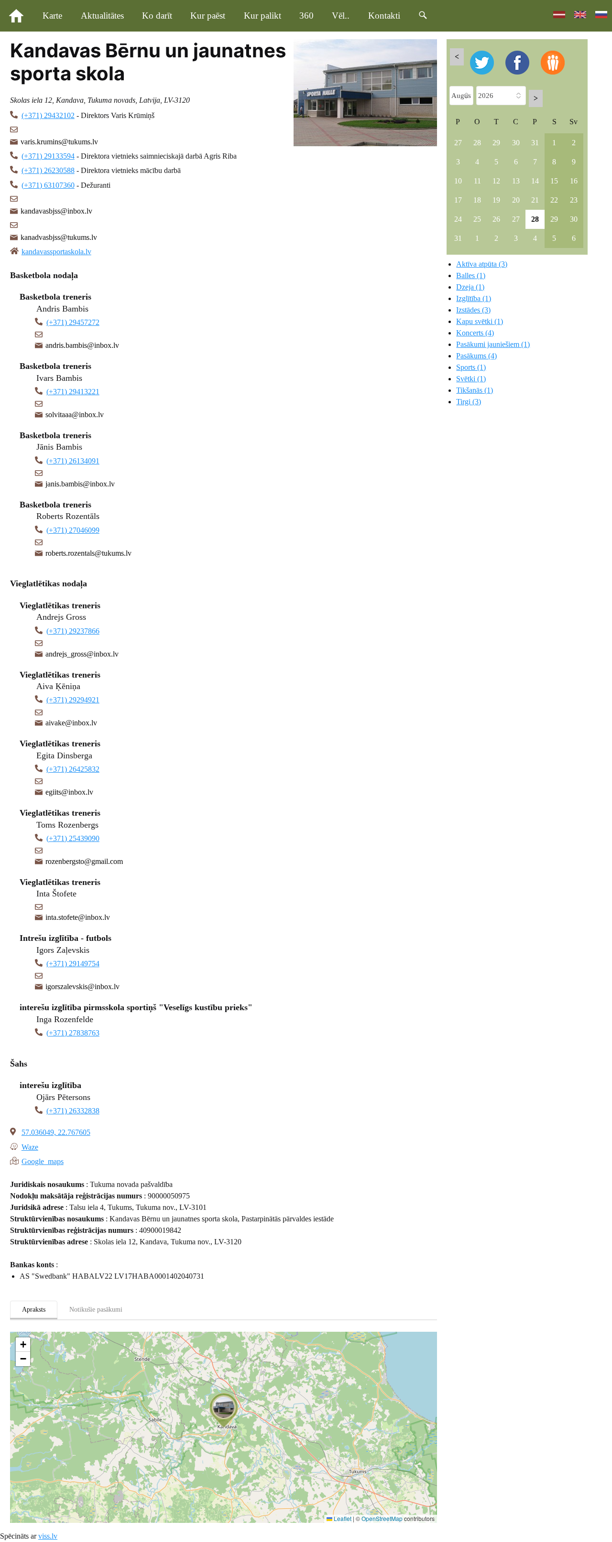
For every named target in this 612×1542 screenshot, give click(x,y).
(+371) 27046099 (72, 530)
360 (306, 16)
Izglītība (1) (473, 298)
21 (535, 200)
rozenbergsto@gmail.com (84, 861)
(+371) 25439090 (72, 838)
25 (477, 219)
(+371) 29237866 (72, 631)
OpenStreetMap (382, 1518)
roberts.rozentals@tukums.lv (88, 553)
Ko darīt (157, 16)
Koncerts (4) (475, 333)
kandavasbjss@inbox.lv (56, 211)
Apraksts (33, 1309)
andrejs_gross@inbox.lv (82, 654)
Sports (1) (471, 367)
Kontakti (384, 16)
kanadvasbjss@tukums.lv (59, 237)
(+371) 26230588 (48, 170)
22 (554, 200)
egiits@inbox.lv (69, 792)
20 (516, 200)
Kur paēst (207, 16)
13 (516, 181)
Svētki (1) (471, 379)
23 (574, 200)
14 (535, 181)
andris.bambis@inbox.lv (82, 345)
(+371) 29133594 (48, 156)
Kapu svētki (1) (479, 321)
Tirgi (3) (468, 402)
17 (458, 200)
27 (458, 143)
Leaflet (341, 1518)
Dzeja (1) (470, 287)
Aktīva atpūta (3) (481, 264)
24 (458, 219)
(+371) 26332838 (72, 1111)
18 (477, 200)
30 (516, 143)
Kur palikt (262, 16)
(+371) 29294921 (72, 700)
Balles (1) (470, 275)
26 (496, 219)
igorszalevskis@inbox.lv (82, 986)
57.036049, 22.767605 (56, 1132)
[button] (223, 1410)
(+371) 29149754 (72, 964)
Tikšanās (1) (474, 390)
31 (535, 143)
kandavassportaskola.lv (56, 252)
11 (477, 181)
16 (574, 181)
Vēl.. (341, 16)
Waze (30, 1146)
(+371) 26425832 (72, 769)
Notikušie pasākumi (95, 1309)
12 (496, 181)
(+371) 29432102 (48, 115)
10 (458, 181)
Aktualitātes (102, 16)
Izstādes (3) (473, 310)
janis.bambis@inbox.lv (80, 484)
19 (496, 200)
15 (554, 181)
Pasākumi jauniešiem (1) (493, 344)
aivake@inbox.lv (71, 723)
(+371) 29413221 (72, 392)
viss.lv (47, 1536)
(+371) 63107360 (48, 185)
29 (496, 143)
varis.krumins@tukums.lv (59, 142)
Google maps (43, 1161)
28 (477, 143)
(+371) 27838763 (72, 1033)
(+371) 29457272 (72, 322)
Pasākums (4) (476, 356)
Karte (52, 16)
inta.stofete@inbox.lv (77, 917)
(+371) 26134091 (72, 461)
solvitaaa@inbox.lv (74, 414)
